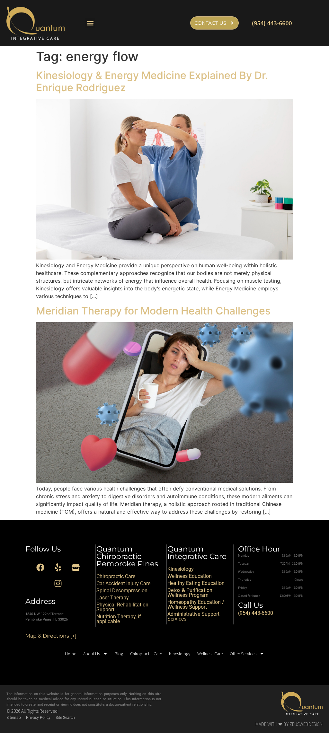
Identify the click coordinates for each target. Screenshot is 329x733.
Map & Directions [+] (50, 636)
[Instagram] (58, 583)
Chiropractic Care (146, 654)
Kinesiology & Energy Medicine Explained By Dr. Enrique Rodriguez (152, 81)
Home (70, 654)
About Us (91, 654)
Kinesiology (179, 654)
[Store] (76, 567)
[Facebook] (40, 567)
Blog (119, 654)
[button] (90, 23)
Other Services (243, 654)
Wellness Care (210, 654)
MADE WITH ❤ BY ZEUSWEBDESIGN (289, 724)
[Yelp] (58, 567)
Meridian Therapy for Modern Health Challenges (153, 311)
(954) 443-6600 (272, 23)
